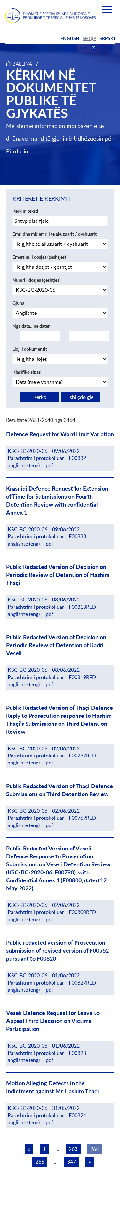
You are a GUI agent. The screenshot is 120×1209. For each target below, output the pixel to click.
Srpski (107, 38)
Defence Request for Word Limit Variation (60, 434)
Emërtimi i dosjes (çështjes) (39, 257)
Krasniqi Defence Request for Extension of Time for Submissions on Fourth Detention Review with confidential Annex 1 (57, 500)
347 (71, 1161)
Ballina (22, 63)
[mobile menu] (107, 9)
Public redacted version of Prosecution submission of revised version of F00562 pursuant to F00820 (57, 951)
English (69, 38)
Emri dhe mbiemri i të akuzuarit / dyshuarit (54, 234)
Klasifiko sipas (26, 372)
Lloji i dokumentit (29, 349)
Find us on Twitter (94, 47)
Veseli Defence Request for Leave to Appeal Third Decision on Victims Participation (53, 1021)
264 (94, 1148)
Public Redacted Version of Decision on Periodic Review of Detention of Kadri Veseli (56, 645)
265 (40, 1161)
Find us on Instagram (111, 47)
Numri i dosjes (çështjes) (36, 280)
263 (73, 1148)
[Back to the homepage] (50, 15)
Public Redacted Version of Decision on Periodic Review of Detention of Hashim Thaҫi (57, 575)
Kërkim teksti (25, 211)
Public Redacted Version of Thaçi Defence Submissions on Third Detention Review (59, 790)
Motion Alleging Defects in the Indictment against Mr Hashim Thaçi (52, 1087)
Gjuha (18, 303)
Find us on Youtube (102, 47)
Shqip (89, 38)
